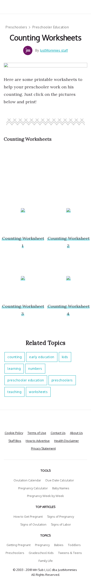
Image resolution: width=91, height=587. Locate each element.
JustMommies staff (54, 50)
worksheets (38, 392)
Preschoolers (16, 27)
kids (65, 357)
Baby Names (60, 488)
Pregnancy (42, 545)
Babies (58, 545)
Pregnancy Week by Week (45, 496)
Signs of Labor (61, 524)
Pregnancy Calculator (33, 488)
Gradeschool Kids (41, 553)
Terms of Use (37, 433)
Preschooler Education (50, 27)
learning (14, 368)
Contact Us (58, 433)
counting (14, 357)
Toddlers (74, 545)
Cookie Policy (14, 433)
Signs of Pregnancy (60, 516)
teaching (14, 392)
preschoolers (62, 380)
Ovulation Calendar (27, 480)
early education (41, 357)
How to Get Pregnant (28, 516)
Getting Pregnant (19, 545)
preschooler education (25, 380)
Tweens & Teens (70, 553)
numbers (35, 368)
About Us (76, 433)
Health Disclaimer (66, 441)
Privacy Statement (43, 448)
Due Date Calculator (60, 480)
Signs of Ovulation (33, 524)
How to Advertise (38, 441)
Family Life (45, 561)
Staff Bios (14, 441)
